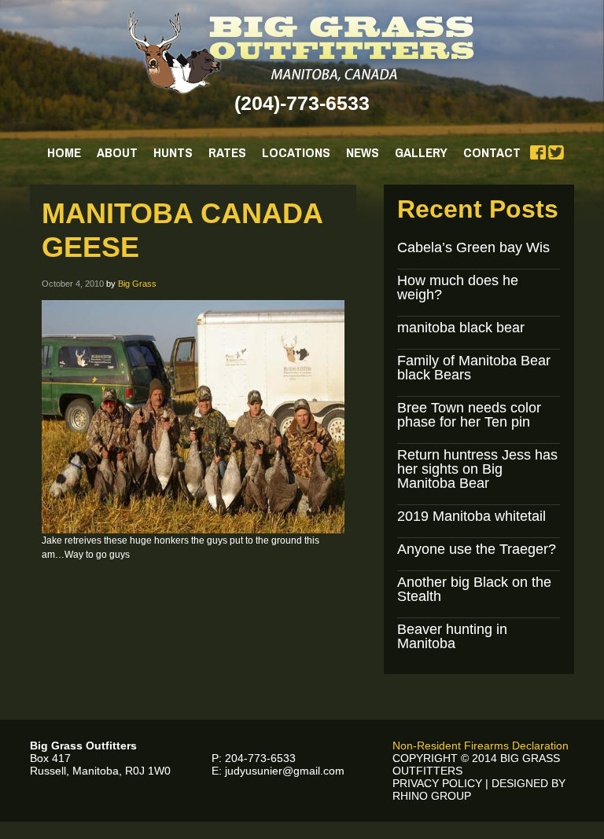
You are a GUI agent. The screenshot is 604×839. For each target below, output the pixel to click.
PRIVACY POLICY (437, 783)
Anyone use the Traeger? (476, 549)
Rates (227, 152)
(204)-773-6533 (302, 103)
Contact (492, 152)
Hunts (173, 152)
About (117, 152)
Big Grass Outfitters (302, 52)
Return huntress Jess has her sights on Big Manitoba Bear (477, 469)
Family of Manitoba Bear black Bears (474, 368)
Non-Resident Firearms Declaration (480, 745)
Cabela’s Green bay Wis (473, 247)
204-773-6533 (260, 758)
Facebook (538, 152)
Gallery (421, 152)
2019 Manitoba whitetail (471, 516)
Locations (296, 152)
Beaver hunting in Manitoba (452, 636)
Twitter (556, 152)
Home (64, 152)
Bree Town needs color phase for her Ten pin (469, 415)
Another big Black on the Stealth (474, 589)
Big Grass (137, 283)
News (362, 152)
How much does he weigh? (457, 287)
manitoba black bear (461, 327)
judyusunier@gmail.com (284, 770)
